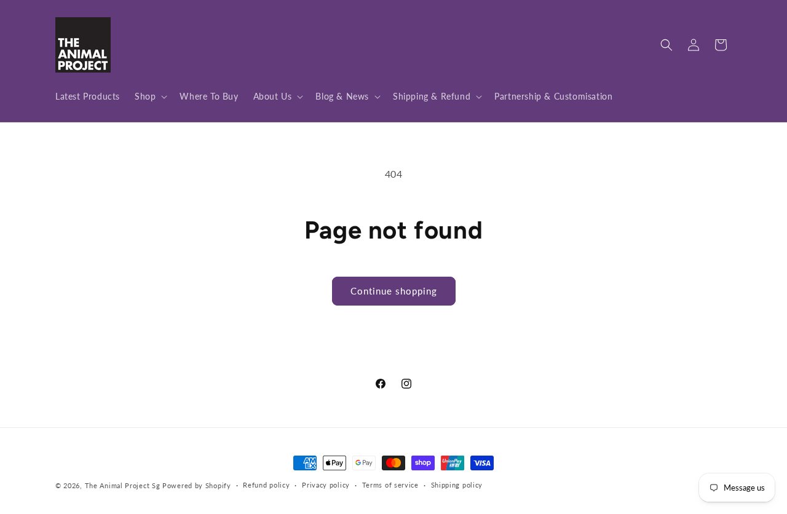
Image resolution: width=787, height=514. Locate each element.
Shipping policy (457, 485)
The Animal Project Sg (122, 485)
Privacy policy (326, 485)
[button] (149, 96)
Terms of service (390, 485)
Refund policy (266, 485)
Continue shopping (393, 290)
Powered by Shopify (196, 485)
